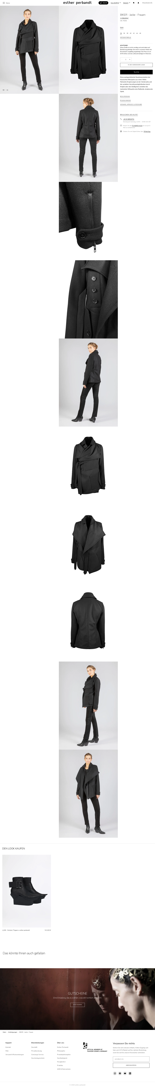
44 (137, 33)
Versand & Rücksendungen (15, 1055)
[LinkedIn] (130, 1073)
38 (127, 33)
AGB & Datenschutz (64, 1069)
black (121, 28)
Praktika (60, 1065)
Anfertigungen (12, 1032)
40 (130, 33)
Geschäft (34, 1047)
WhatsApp (147, 131)
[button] (134, 3)
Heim (4, 1032)
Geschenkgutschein (37, 1058)
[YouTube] (125, 1073)
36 (124, 33)
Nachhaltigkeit (62, 1058)
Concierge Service (37, 1055)
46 (140, 33)
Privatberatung (36, 1051)
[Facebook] (120, 1073)
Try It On (136, 72)
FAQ (7, 1051)
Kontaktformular (137, 126)
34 (121, 33)
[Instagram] (115, 1073)
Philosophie (61, 1051)
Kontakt (8, 1047)
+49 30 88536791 (128, 119)
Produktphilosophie (63, 1055)
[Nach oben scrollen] (151, 1084)
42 (134, 33)
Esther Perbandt (62, 1047)
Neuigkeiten (61, 1062)
